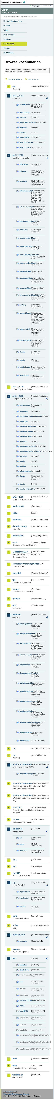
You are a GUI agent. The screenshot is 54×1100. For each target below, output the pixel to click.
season (22, 132)
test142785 (24, 1011)
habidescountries (25, 683)
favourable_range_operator (25, 416)
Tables (5, 30)
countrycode (25, 105)
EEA (14, 2)
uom (14, 1059)
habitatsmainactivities (25, 701)
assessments (25, 405)
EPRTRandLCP (20, 552)
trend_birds (24, 137)
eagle (22, 844)
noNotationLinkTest (25, 1001)
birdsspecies (25, 665)
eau (21, 982)
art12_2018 (17, 155)
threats (22, 352)
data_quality (24, 112)
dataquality (17, 536)
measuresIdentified (25, 238)
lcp (13, 882)
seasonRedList (25, 340)
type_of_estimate (25, 142)
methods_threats (25, 431)
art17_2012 (17, 396)
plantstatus (24, 898)
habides (16, 615)
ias (13, 748)
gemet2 (16, 598)
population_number (25, 122)
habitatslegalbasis (25, 691)
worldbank (17, 1075)
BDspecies (24, 164)
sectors (23, 906)
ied (13, 755)
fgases (15, 589)
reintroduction (25, 471)
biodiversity (18, 506)
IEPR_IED (17, 807)
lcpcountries (25, 892)
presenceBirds (25, 288)
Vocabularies (8, 44)
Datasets (6, 26)
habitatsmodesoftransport (25, 722)
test (14, 958)
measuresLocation (25, 246)
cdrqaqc (23, 171)
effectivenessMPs (25, 191)
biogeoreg (24, 411)
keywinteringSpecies (25, 221)
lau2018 (16, 873)
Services (6, 48)
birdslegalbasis (25, 624)
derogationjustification (25, 673)
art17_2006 (17, 387)
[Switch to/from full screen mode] (38, 6)
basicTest (23, 965)
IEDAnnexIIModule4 (21, 795)
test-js (22, 1006)
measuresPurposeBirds (25, 255)
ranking (23, 305)
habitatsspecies (25, 732)
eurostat (16, 573)
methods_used (25, 436)
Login (34, 6)
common (16, 520)
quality (22, 461)
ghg (14, 605)
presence (23, 127)
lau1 (14, 860)
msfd (14, 916)
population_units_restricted (25, 451)
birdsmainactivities (25, 634)
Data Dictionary (22, 16)
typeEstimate (25, 367)
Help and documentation (12, 21)
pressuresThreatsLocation (25, 295)
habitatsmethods (25, 711)
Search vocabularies (15, 79)
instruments (24, 741)
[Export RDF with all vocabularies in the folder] (47, 98)
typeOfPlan (24, 375)
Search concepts (33, 79)
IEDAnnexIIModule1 (21, 764)
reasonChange (25, 313)
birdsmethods (25, 643)
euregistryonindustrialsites (21, 564)
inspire (15, 819)
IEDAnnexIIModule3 (21, 783)
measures (24, 230)
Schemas (7, 39)
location (23, 117)
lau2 (14, 866)
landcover (17, 829)
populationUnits (25, 278)
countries (23, 181)
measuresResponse (25, 263)
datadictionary (19, 526)
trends (22, 360)
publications (18, 935)
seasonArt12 (25, 329)
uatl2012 (23, 850)
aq (13, 86)
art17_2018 (17, 497)
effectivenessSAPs (25, 207)
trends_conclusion (25, 489)
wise (14, 1065)
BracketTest (24, 970)
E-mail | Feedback (10, 1092)
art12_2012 (17, 95)
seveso (16, 949)
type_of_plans (25, 147)
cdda (14, 513)
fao (14, 580)
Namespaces (8, 53)
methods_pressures (25, 426)
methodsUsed (25, 271)
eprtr (14, 542)
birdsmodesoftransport (25, 655)
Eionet (13, 16)
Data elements (8, 35)
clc (21, 838)
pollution (23, 441)
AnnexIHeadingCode (25, 774)
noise (15, 925)
